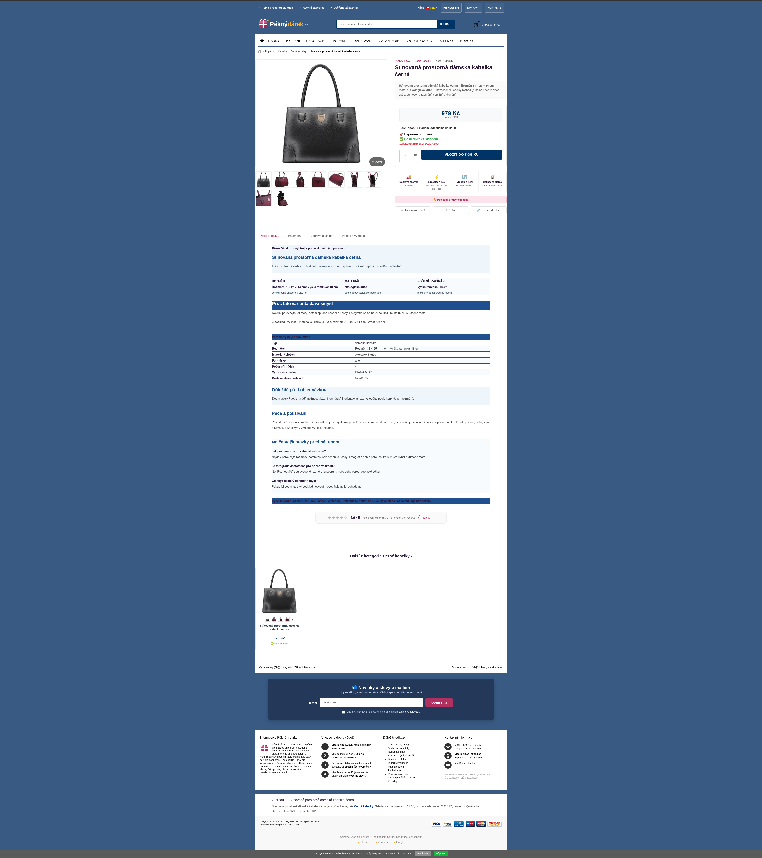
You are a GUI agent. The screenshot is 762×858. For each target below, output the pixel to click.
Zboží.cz (381, 842)
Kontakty (494, 7)
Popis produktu (269, 235)
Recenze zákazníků (398, 774)
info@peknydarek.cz (466, 763)
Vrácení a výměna (353, 235)
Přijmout (441, 853)
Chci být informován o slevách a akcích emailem (383, 711)
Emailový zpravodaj (409, 711)
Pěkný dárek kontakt (492, 667)
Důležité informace (398, 763)
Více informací (404, 853)
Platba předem (396, 766)
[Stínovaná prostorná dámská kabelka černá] (321, 114)
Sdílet (451, 210)
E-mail (313, 702)
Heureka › (426, 517)
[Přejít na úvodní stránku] (259, 51)
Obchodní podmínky (399, 748)
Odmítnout (423, 853)
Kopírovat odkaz (489, 210)
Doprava (473, 7)
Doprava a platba (321, 235)
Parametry (295, 235)
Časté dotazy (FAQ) (269, 667)
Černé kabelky (423, 60)
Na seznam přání (413, 210)
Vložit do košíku (462, 154)
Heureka (364, 842)
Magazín (287, 667)
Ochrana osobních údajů (465, 667)
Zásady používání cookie (401, 777)
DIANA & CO (402, 60)
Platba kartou (395, 770)
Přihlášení (451, 7)
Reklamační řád (396, 752)
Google (398, 842)
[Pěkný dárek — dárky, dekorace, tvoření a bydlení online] (287, 24)
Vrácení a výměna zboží (401, 755)
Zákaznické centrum (305, 667)
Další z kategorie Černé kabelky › (381, 556)
